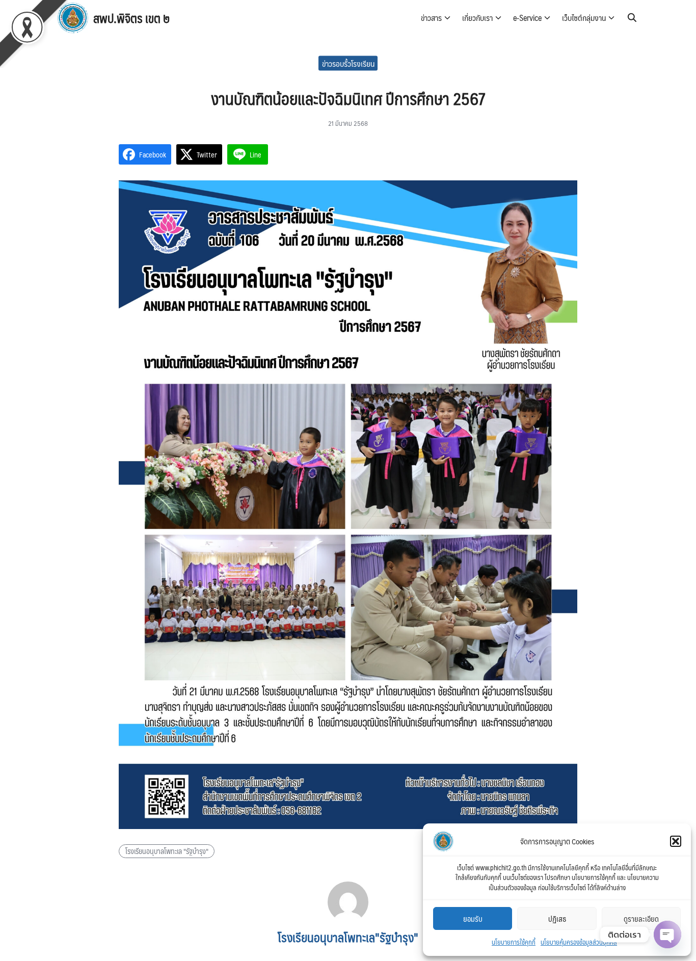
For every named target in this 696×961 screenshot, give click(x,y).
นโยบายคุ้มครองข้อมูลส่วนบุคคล (579, 942)
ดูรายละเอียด (641, 918)
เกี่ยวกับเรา (477, 17)
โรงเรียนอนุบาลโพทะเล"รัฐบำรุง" (348, 937)
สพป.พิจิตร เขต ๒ (131, 18)
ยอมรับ (473, 918)
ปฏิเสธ (557, 918)
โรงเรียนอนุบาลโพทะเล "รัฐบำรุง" (166, 851)
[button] (676, 841)
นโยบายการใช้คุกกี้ (514, 942)
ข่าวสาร (431, 17)
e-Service (527, 17)
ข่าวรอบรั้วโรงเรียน (348, 63)
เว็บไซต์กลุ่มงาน (584, 17)
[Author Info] (348, 919)
